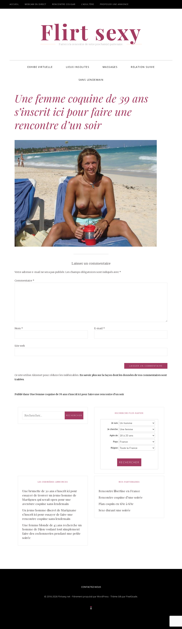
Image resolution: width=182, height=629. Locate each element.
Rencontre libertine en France (119, 491)
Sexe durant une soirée (114, 510)
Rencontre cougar (63, 4)
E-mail (99, 328)
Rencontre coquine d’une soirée (121, 497)
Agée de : (114, 435)
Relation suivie (143, 67)
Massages (110, 67)
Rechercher (129, 462)
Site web (20, 345)
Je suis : (115, 423)
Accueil (14, 4)
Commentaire (24, 280)
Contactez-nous (91, 586)
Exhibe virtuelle (40, 67)
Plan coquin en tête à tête (116, 504)
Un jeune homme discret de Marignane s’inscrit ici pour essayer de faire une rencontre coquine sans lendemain (49, 514)
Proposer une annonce (114, 4)
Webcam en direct (35, 4)
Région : (115, 448)
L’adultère (87, 4)
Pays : (116, 441)
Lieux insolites (77, 67)
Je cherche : (113, 429)
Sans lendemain (91, 79)
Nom (19, 328)
